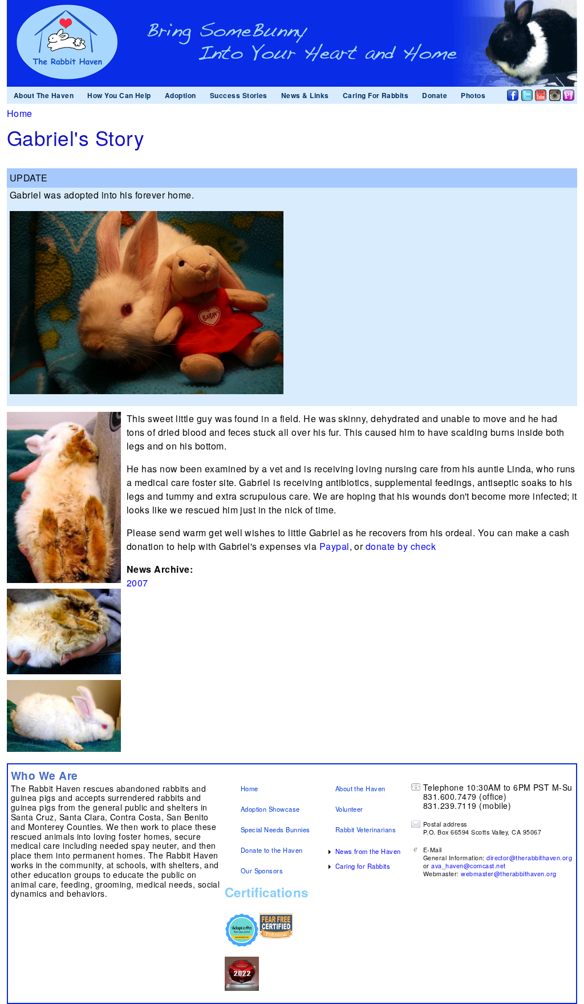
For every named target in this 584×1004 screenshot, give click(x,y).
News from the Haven (368, 851)
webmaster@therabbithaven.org (508, 873)
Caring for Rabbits (363, 866)
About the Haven (360, 788)
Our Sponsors (262, 870)
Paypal (334, 546)
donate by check (401, 546)
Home (20, 113)
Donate (434, 95)
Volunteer (349, 808)
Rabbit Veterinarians (365, 829)
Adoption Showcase (270, 808)
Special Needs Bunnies (275, 829)
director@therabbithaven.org (529, 857)
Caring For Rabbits (376, 95)
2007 (137, 582)
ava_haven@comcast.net (468, 865)
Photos (473, 95)
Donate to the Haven (272, 850)
